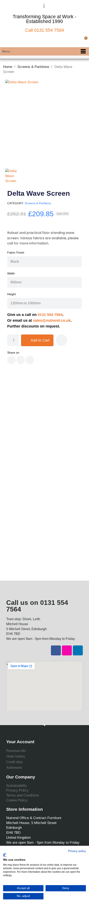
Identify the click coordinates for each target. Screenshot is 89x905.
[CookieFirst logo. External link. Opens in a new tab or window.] (4, 855)
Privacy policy (77, 851)
